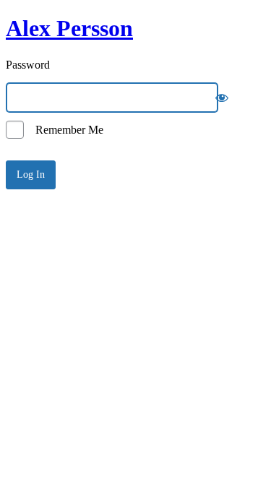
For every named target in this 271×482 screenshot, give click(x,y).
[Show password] (221, 97)
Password (28, 65)
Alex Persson (69, 28)
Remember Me (65, 130)
